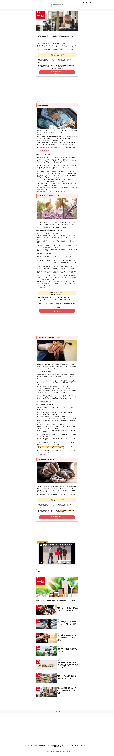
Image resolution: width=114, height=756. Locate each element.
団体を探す (83, 745)
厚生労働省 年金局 (44, 454)
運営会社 (30, 745)
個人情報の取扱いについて (54, 745)
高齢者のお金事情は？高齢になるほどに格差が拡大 (67, 609)
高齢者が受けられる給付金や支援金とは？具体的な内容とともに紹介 (67, 665)
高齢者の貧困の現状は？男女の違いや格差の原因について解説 (67, 690)
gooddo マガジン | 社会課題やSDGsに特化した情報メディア (60, 751)
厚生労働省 (42, 191)
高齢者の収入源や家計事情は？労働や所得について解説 (55, 600)
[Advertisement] (57, 88)
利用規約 (35, 745)
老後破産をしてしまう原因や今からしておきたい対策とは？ (66, 624)
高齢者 (32, 10)
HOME (25, 10)
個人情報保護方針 (43, 745)
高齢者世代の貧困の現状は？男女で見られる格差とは (67, 677)
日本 (37, 598)
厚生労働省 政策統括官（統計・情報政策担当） (50, 147)
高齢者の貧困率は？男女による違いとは (67, 650)
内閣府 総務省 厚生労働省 (46, 150)
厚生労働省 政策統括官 (45, 187)
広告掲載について (57, 746)
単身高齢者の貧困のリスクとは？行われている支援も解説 (66, 637)
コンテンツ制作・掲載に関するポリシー (71, 745)
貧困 (29, 10)
